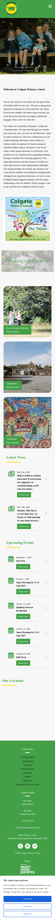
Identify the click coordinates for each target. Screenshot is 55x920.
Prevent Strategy (27, 769)
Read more (24, 495)
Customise (27, 906)
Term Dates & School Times (27, 784)
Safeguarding (27, 761)
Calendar (27, 777)
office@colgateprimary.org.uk (28, 828)
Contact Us (27, 773)
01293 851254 (27, 821)
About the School (28, 757)
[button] (19, 67)
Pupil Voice (27, 781)
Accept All (27, 899)
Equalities (27, 765)
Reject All (27, 914)
